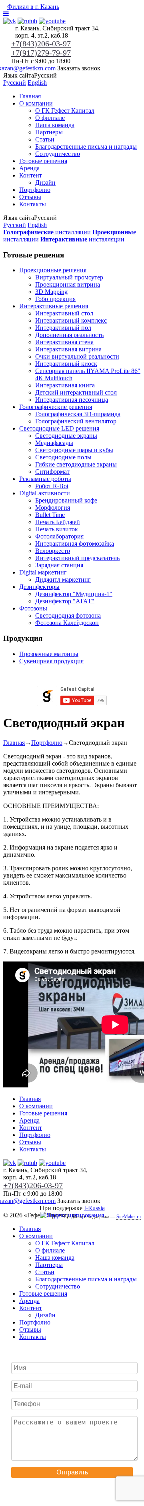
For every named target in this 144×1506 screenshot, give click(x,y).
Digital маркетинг (43, 572)
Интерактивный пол (63, 327)
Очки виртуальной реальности (77, 356)
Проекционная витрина (67, 284)
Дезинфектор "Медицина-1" (73, 593)
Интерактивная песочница (71, 399)
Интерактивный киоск (66, 363)
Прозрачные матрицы (48, 653)
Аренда (29, 168)
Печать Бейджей (57, 522)
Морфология (52, 507)
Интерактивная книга (65, 385)
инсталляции (47, 232)
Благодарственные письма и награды (86, 146)
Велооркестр (52, 550)
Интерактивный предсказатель (77, 558)
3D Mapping (51, 291)
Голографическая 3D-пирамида (77, 414)
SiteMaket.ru (128, 1216)
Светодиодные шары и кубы (74, 450)
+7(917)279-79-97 (41, 52)
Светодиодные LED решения (59, 428)
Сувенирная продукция (51, 661)
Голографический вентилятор (75, 421)
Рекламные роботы (45, 478)
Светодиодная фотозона (68, 615)
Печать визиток (56, 529)
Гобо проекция (55, 298)
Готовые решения (43, 161)
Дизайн (45, 182)
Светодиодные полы (63, 457)
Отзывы (30, 196)
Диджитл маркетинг (63, 579)
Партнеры (49, 132)
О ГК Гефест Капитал (64, 110)
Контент (30, 175)
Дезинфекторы (39, 586)
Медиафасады (54, 442)
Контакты (32, 204)
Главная (30, 96)
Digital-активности (44, 493)
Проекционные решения (52, 270)
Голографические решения (55, 406)
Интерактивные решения (53, 306)
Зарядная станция (59, 565)
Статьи (44, 139)
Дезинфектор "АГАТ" (64, 601)
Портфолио (34, 189)
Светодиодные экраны (66, 435)
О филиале (50, 117)
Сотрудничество (57, 153)
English (37, 82)
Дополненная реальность (69, 334)
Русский (14, 82)
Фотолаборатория (59, 536)
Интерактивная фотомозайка (74, 543)
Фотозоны (33, 608)
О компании (36, 103)
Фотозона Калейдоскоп (67, 622)
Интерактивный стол (64, 313)
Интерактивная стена (64, 342)
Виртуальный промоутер (69, 277)
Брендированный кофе (66, 500)
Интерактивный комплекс (71, 320)
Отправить (72, 1472)
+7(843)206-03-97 (41, 43)
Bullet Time (50, 514)
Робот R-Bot (51, 486)
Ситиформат (52, 471)
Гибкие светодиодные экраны (76, 464)
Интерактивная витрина (68, 349)
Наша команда (54, 125)
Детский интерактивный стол (76, 392)
